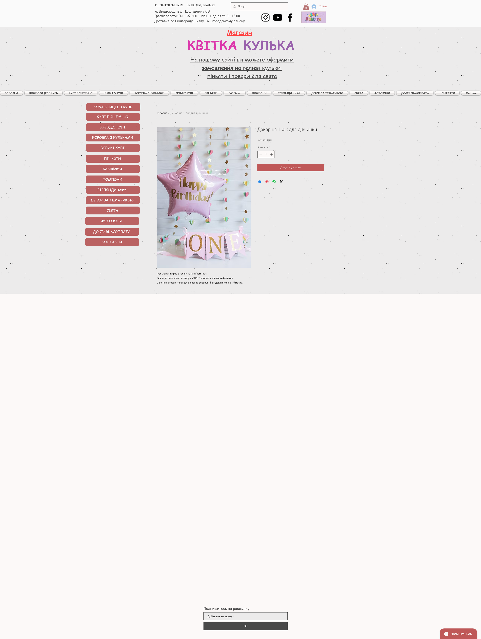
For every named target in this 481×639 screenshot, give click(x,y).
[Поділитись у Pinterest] (267, 182)
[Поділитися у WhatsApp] (274, 182)
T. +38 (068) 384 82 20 (201, 5)
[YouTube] (277, 17)
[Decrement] (260, 154)
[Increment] (271, 154)
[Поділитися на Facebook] (260, 182)
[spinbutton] (266, 154)
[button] (306, 6)
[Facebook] (289, 17)
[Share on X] (281, 182)
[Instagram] (265, 17)
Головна (162, 113)
